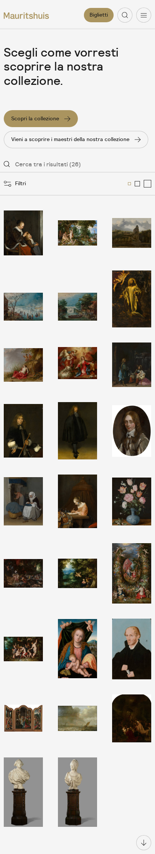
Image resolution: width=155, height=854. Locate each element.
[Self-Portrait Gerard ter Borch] (77, 430)
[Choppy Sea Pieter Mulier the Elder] (77, 718)
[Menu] (143, 15)
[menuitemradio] (129, 183)
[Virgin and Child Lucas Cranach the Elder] (77, 649)
